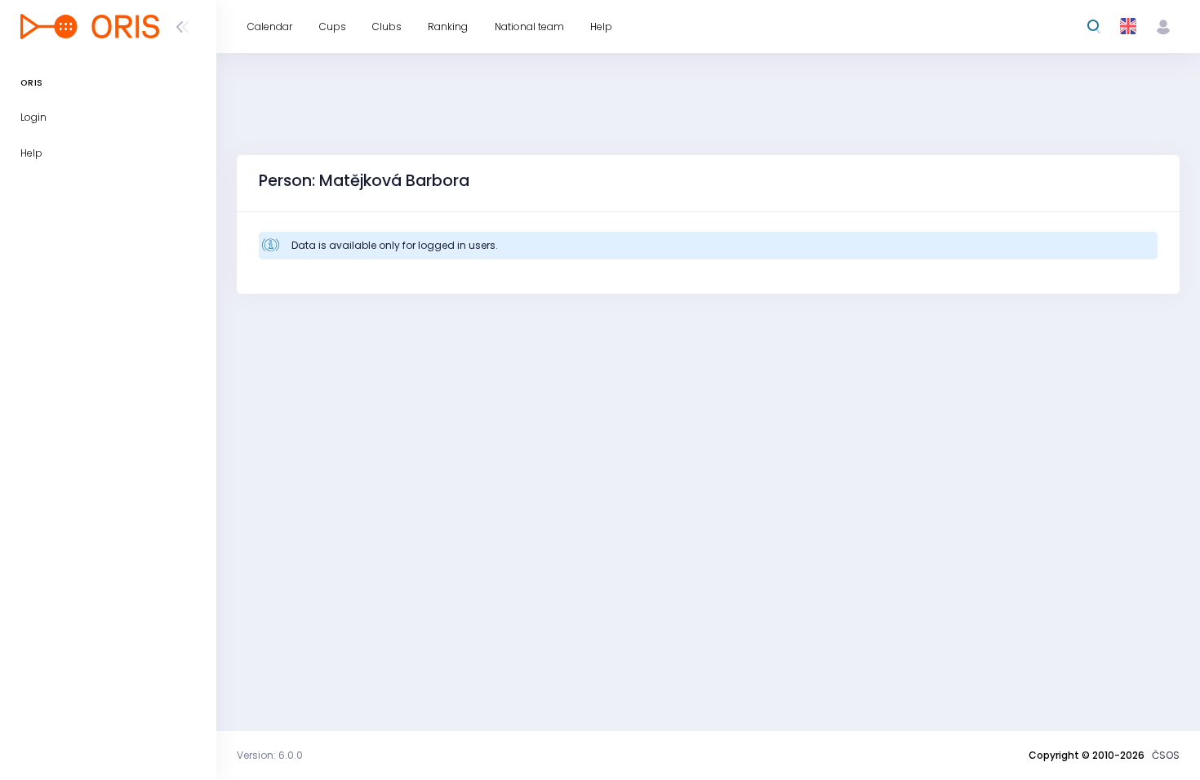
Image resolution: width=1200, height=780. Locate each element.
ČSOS (1166, 755)
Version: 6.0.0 (270, 755)
